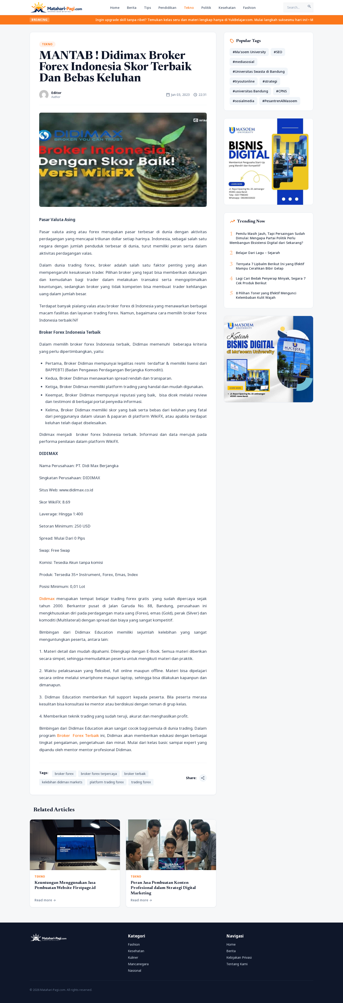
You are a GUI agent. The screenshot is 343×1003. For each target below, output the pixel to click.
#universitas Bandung (250, 91)
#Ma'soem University (249, 52)
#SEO (278, 52)
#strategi (269, 81)
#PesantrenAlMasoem (279, 101)
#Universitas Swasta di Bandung (259, 71)
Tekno (189, 7)
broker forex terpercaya (99, 773)
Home (114, 7)
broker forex (64, 773)
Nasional (134, 970)
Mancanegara (138, 964)
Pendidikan (167, 7)
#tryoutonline (244, 81)
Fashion (249, 7)
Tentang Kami (237, 964)
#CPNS (281, 91)
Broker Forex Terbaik (78, 735)
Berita (131, 7)
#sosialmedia (243, 101)
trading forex (141, 782)
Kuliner (133, 957)
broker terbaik (135, 773)
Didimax (47, 598)
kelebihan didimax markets (62, 782)
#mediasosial (243, 61)
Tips (147, 7)
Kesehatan (227, 7)
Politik (206, 7)
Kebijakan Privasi (239, 957)
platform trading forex (107, 782)
